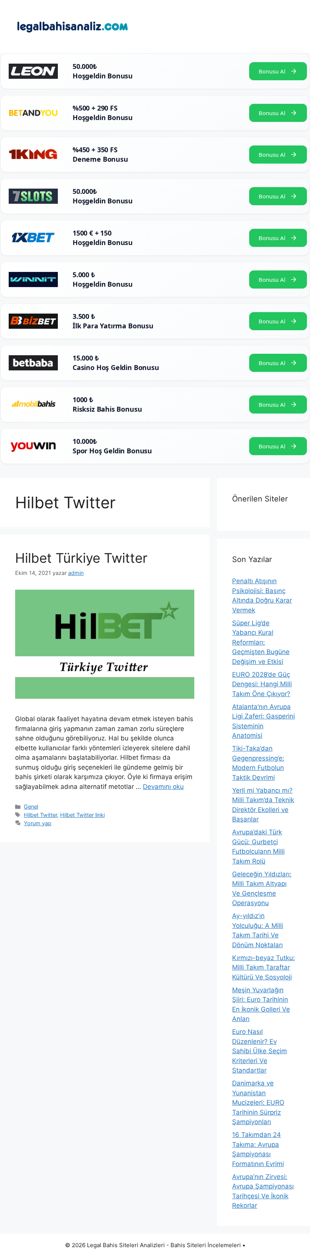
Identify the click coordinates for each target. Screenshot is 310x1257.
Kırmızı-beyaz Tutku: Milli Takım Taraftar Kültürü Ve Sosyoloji (263, 967)
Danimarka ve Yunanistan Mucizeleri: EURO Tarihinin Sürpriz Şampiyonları (258, 1102)
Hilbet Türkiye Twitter (81, 558)
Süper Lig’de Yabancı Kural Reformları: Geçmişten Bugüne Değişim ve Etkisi (261, 642)
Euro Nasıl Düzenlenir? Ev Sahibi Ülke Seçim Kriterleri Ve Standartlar (259, 1051)
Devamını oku (163, 786)
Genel (31, 806)
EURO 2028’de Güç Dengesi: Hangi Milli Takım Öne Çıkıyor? (262, 684)
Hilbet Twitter (40, 815)
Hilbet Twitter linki (82, 815)
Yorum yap (37, 823)
